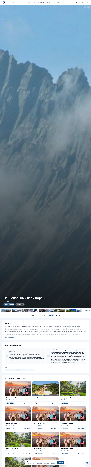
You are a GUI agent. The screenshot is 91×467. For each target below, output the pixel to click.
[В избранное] (85, 7)
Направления (41, 2)
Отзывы (58, 315)
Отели (34, 2)
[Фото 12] (62, 310)
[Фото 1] (3, 310)
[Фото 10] (52, 310)
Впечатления (57, 2)
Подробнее (52, 463)
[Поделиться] (88, 7)
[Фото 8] (41, 310)
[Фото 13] (68, 310)
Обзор (32, 315)
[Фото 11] (57, 310)
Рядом (51, 315)
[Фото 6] (30, 310)
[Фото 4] (19, 310)
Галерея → (86, 310)
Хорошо (61, 462)
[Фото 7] (35, 310)
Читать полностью (9, 337)
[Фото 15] (79, 310)
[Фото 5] (25, 310)
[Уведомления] (76, 2)
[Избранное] (79, 2)
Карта (44, 315)
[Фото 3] (14, 310)
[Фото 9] (46, 310)
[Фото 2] (8, 310)
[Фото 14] (73, 310)
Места (48, 2)
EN (87, 2)
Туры (29, 2)
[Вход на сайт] (82, 2)
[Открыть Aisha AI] (87, 463)
